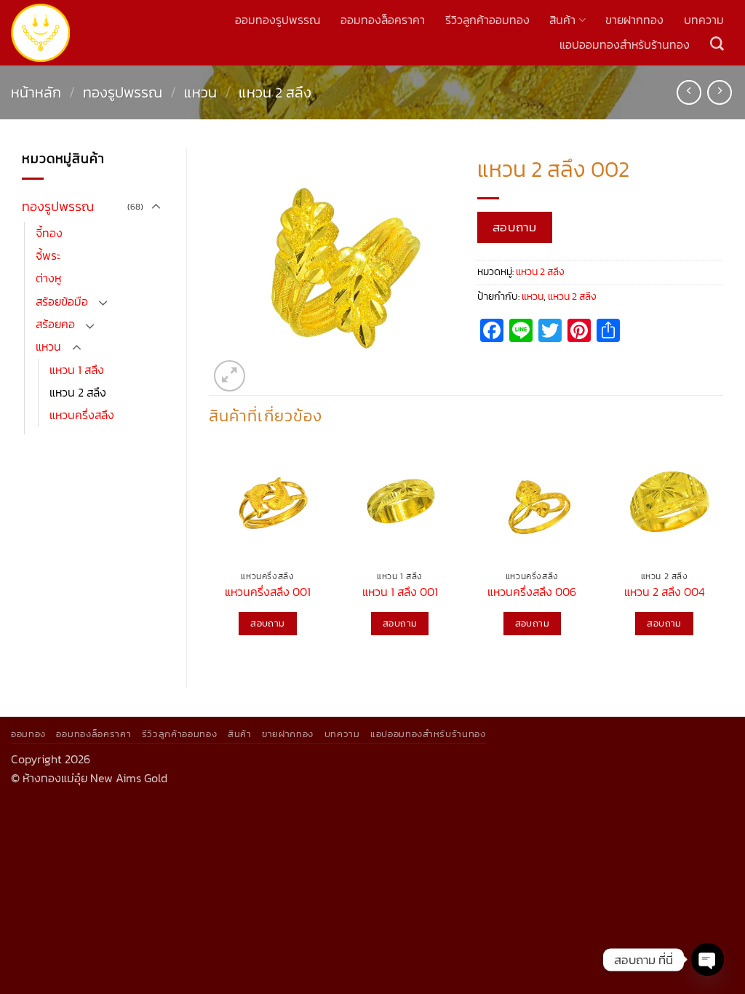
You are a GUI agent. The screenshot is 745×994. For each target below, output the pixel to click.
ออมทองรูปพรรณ (277, 20)
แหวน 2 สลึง (275, 92)
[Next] (722, 553)
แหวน (200, 92)
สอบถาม (514, 227)
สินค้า (562, 20)
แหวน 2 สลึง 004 (664, 592)
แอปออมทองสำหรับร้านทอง (624, 44)
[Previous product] (719, 92)
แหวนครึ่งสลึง (81, 415)
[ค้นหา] (717, 44)
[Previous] (209, 553)
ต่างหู (48, 278)
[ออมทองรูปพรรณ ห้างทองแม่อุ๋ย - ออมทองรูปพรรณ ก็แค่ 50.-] (40, 33)
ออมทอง (28, 733)
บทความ (704, 20)
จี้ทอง (49, 233)
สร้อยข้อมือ (62, 301)
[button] (229, 375)
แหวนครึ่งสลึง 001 (268, 592)
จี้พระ (48, 255)
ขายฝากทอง (634, 20)
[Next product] (689, 92)
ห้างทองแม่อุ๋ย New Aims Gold (95, 778)
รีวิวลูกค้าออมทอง (487, 20)
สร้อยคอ (55, 324)
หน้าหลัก (36, 92)
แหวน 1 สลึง (76, 370)
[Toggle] (155, 207)
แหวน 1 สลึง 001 (400, 592)
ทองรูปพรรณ (122, 92)
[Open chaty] (707, 959)
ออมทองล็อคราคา (382, 20)
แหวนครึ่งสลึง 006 (531, 592)
